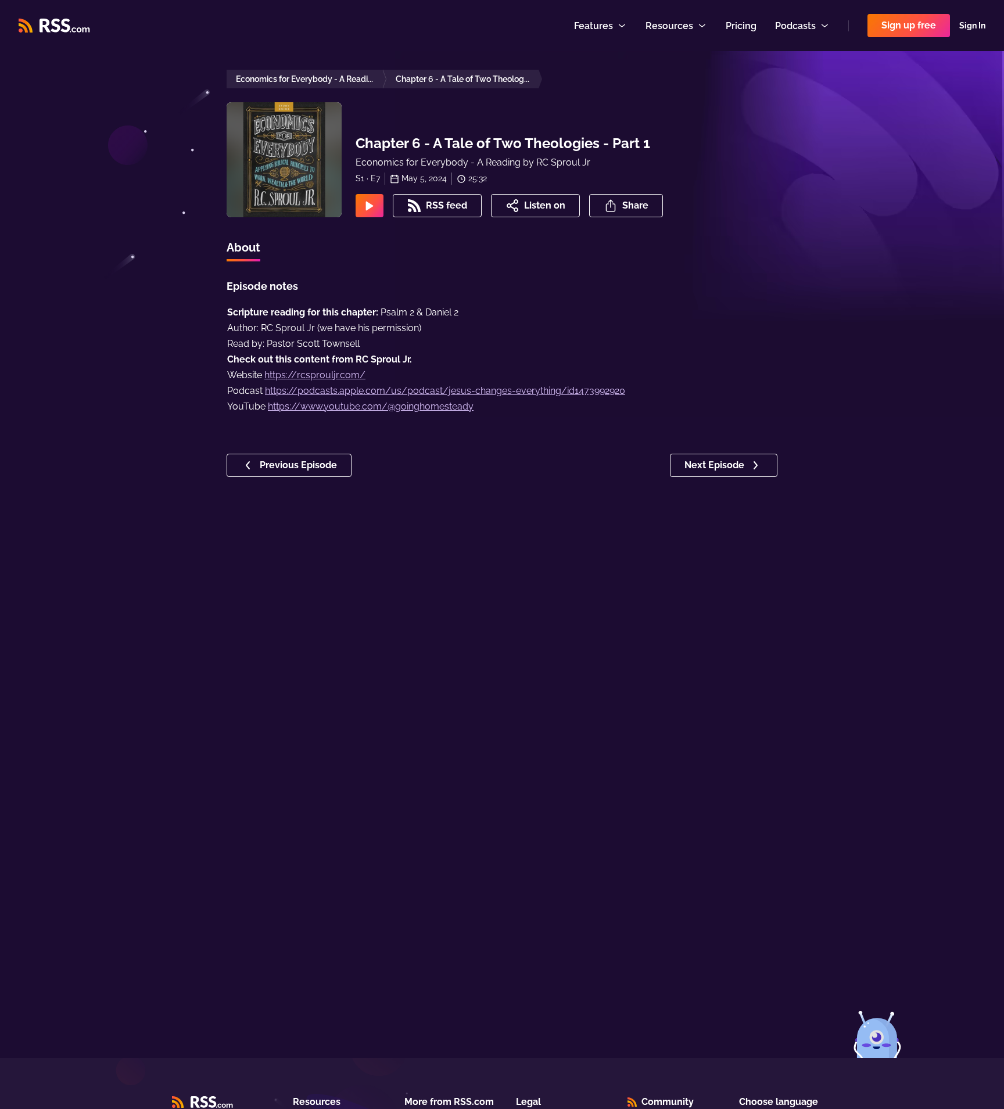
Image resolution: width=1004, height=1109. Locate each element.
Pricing (741, 25)
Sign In (972, 25)
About (243, 247)
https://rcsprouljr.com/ (314, 375)
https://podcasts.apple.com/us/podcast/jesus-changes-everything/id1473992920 (445, 390)
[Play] (369, 205)
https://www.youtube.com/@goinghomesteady (371, 406)
